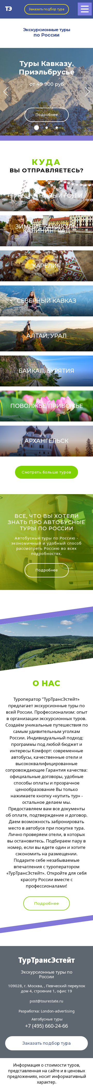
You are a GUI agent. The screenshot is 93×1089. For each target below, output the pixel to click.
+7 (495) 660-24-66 (46, 1025)
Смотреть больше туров (46, 472)
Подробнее (46, 114)
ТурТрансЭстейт (46, 961)
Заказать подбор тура (46, 9)
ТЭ (8, 9)
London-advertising (58, 1011)
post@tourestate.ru (46, 1001)
